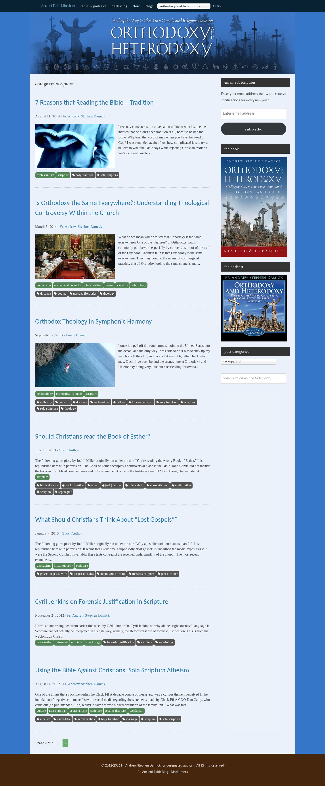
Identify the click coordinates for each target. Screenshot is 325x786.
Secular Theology (115, 710)
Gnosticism (44, 565)
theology (109, 293)
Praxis (109, 285)
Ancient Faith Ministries (58, 6)
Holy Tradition (85, 175)
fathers (121, 402)
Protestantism (45, 175)
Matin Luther (183, 485)
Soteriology (138, 285)
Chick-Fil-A (64, 719)
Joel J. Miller (113, 485)
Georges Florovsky (85, 293)
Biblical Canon (49, 485)
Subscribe (253, 129)
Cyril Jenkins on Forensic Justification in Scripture (101, 602)
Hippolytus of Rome (112, 573)
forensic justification (120, 642)
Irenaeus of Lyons (143, 573)
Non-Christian (57, 710)
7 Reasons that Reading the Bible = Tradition (94, 103)
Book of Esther (74, 485)
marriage (132, 719)
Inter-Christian (93, 285)
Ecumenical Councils (67, 285)
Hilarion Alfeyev (142, 402)
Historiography (63, 565)
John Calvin (136, 485)
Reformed (61, 642)
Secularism (136, 710)
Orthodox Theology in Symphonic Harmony (93, 321)
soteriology (166, 642)
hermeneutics (86, 719)
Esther (95, 485)
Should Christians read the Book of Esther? (93, 436)
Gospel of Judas (84, 573)
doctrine (45, 293)
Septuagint (65, 492)
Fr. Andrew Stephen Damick (84, 116)
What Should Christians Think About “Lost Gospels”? (106, 520)
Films (217, 6)
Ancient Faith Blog (155, 772)
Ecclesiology (45, 393)
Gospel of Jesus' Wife (53, 573)
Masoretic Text (159, 485)
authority (46, 402)
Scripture (63, 175)
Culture (41, 710)
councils (64, 402)
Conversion (44, 285)
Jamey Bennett (77, 335)
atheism (45, 719)
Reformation (44, 642)
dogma (62, 293)
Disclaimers (179, 772)
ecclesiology (102, 402)
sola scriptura (109, 175)
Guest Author (69, 450)
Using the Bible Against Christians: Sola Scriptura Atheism (112, 670)
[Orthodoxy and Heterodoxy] (162, 57)
